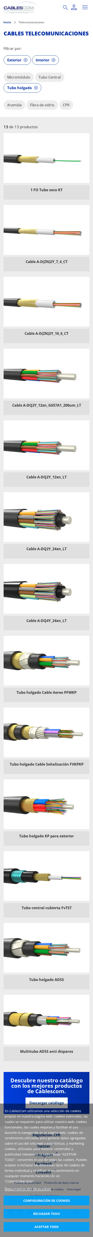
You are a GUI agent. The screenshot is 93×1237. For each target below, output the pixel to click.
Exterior (14, 60)
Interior (42, 60)
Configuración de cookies (46, 1200)
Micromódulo (18, 77)
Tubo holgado (19, 87)
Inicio (7, 22)
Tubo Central (50, 77)
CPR (66, 105)
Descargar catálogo (46, 1102)
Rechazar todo (46, 1213)
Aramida (14, 105)
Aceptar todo (47, 1227)
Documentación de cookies (28, 1189)
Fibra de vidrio (42, 105)
